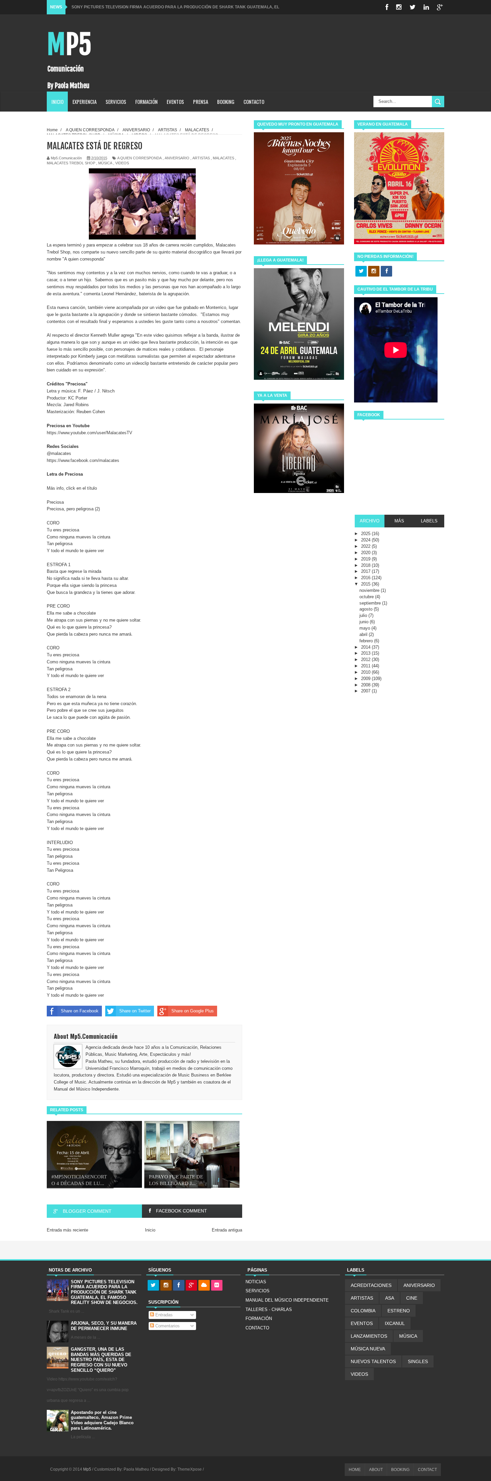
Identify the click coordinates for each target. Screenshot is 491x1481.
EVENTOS (175, 101)
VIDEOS (122, 163)
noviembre (370, 590)
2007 (366, 690)
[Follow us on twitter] (361, 271)
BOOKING (225, 101)
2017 (366, 571)
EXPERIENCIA (84, 101)
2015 (366, 584)
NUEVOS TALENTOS (373, 1361)
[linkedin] (426, 7)
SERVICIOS (116, 101)
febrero (366, 640)
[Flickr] (216, 1285)
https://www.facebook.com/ (83, 460)
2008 (366, 684)
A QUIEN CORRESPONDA (139, 158)
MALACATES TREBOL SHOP (71, 163)
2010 (366, 672)
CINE (411, 1298)
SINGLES (418, 1361)
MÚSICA (105, 163)
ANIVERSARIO (177, 158)
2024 (366, 539)
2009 (366, 678)
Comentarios (167, 1325)
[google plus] (440, 7)
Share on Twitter (135, 1010)
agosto (366, 609)
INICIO (57, 101)
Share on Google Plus (192, 1010)
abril (364, 634)
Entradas (163, 1314)
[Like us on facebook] (386, 271)
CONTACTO (253, 101)
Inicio (150, 1229)
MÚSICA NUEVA (368, 1348)
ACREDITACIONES (371, 1285)
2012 (366, 659)
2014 (366, 647)
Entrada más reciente (67, 1229)
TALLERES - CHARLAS (269, 1309)
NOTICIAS (256, 1281)
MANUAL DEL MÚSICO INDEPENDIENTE (287, 1300)
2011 (366, 665)
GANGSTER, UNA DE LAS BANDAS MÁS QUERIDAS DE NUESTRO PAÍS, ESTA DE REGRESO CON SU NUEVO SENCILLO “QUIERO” (101, 1359)
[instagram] (399, 7)
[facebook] (386, 7)
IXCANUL (395, 1323)
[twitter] (412, 7)
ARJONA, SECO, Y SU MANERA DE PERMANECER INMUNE (104, 1326)
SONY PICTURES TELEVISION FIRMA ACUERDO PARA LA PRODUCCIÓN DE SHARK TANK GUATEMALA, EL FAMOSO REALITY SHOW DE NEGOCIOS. (104, 1292)
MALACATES (223, 158)
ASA (389, 1298)
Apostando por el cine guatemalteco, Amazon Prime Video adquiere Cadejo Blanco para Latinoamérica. (102, 1420)
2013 (366, 653)
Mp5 (69, 44)
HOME (355, 1469)
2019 (366, 558)
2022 (366, 546)
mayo (365, 628)
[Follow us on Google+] (191, 1285)
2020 (366, 552)
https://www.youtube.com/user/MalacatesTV (89, 432)
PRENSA (200, 101)
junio (364, 621)
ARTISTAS (201, 158)
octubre (367, 596)
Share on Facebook (80, 1010)
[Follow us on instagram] (373, 271)
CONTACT (427, 1469)
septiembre (370, 603)
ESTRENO (398, 1310)
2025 (366, 533)
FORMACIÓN (146, 101)
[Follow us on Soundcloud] (204, 1285)
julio (363, 615)
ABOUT (376, 1469)
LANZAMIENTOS (369, 1336)
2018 (366, 565)
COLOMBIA (363, 1310)
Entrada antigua (227, 1229)
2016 (366, 577)
